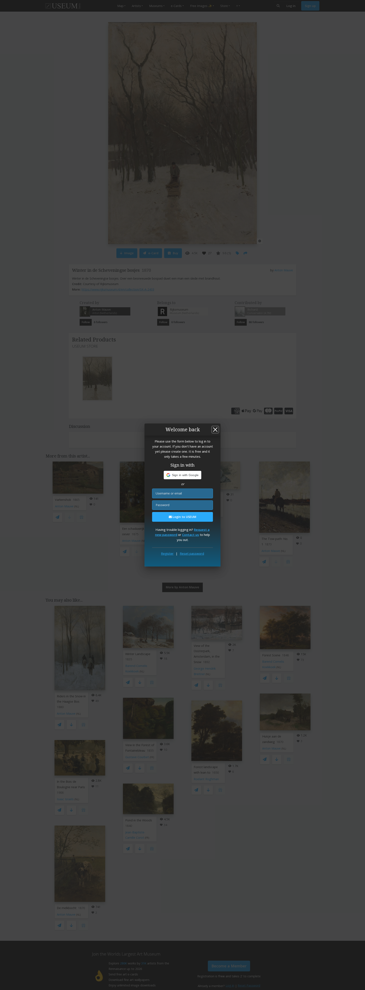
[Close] (215, 429)
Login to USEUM (184, 517)
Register (167, 553)
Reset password (192, 553)
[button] (183, 475)
